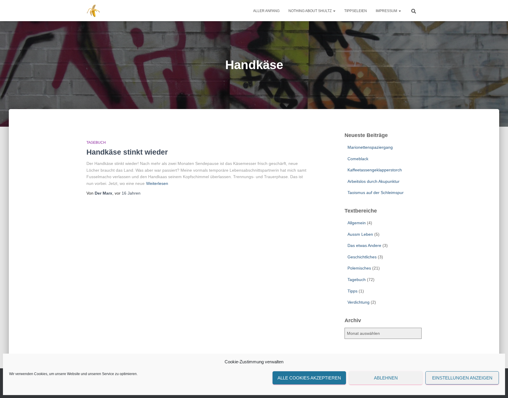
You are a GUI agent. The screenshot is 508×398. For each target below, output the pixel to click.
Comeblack (357, 158)
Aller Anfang (266, 11)
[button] (333, 11)
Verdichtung (358, 302)
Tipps (352, 291)
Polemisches (359, 268)
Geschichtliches (362, 257)
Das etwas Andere (364, 245)
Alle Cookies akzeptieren (309, 377)
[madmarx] (94, 10)
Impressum (387, 11)
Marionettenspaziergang (370, 147)
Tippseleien (355, 11)
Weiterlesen (157, 183)
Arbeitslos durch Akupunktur (373, 181)
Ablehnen (386, 377)
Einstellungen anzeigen (462, 377)
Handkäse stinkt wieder (127, 152)
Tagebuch (96, 143)
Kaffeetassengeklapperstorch (374, 170)
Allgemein (356, 222)
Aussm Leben (360, 234)
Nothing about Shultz (310, 11)
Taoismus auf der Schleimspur (375, 192)
